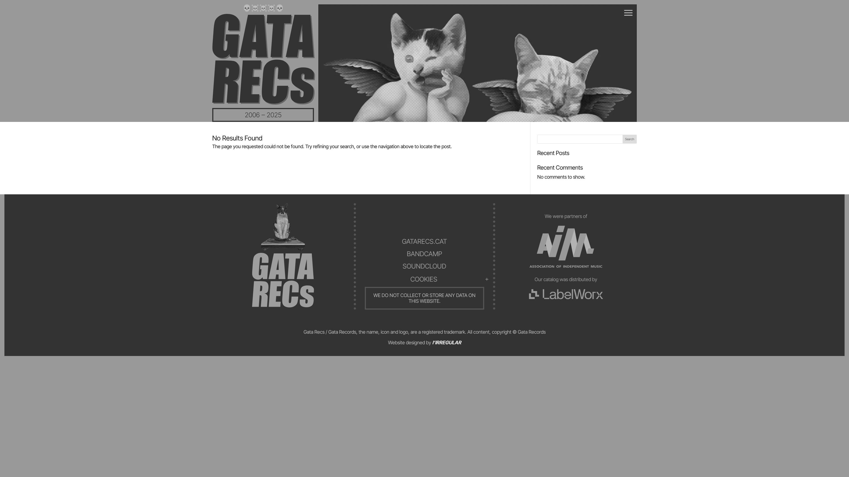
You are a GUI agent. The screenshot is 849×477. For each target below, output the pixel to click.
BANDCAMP (424, 254)
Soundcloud (424, 266)
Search (629, 139)
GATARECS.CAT (424, 241)
